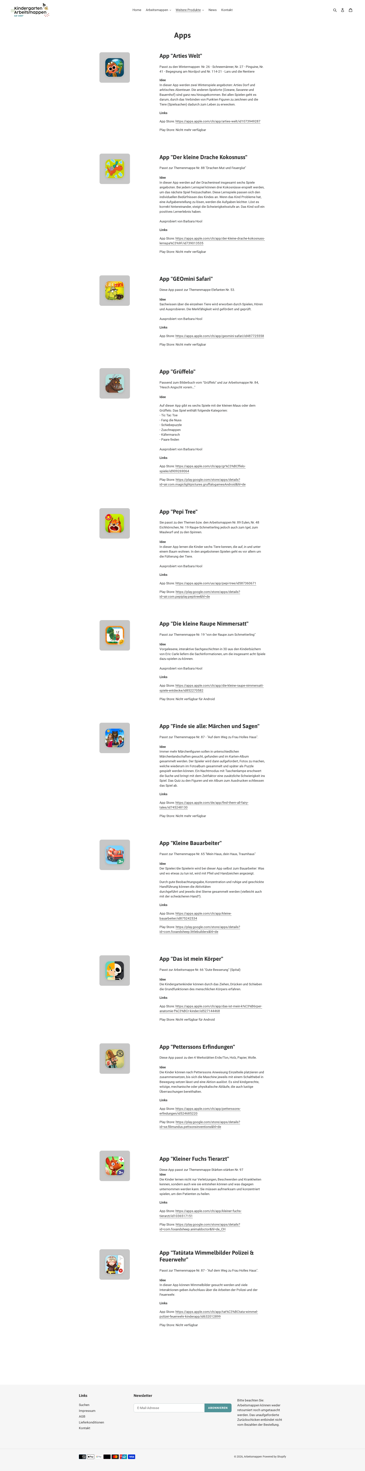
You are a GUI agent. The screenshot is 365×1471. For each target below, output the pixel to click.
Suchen (84, 1405)
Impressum (87, 1411)
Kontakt (84, 1428)
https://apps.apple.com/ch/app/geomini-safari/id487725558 (219, 336)
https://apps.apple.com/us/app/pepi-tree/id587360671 (215, 583)
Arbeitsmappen (253, 1456)
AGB (82, 1416)
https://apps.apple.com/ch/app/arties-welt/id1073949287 (217, 121)
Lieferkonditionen (91, 1422)
